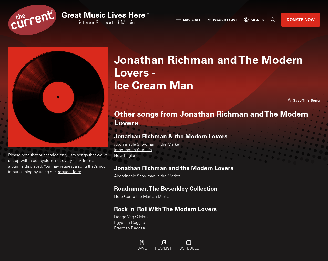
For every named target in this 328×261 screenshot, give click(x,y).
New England (126, 156)
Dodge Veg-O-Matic (131, 217)
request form (69, 172)
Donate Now (300, 19)
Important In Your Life (133, 150)
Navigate (192, 19)
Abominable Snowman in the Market (147, 145)
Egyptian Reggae (129, 223)
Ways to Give (225, 19)
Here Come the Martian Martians (144, 197)
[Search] (273, 19)
